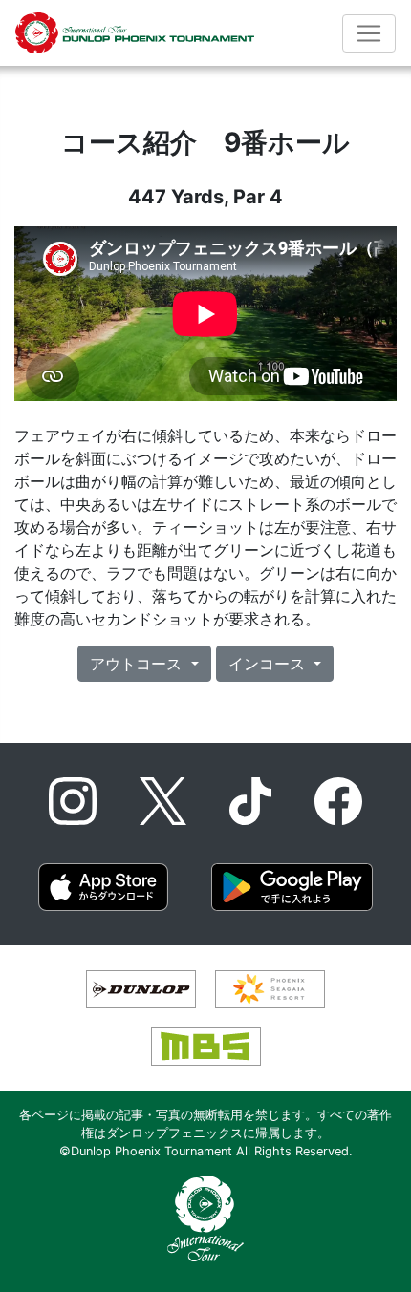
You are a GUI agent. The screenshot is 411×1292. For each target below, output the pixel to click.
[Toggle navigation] (369, 33)
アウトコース (138, 663)
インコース (269, 663)
